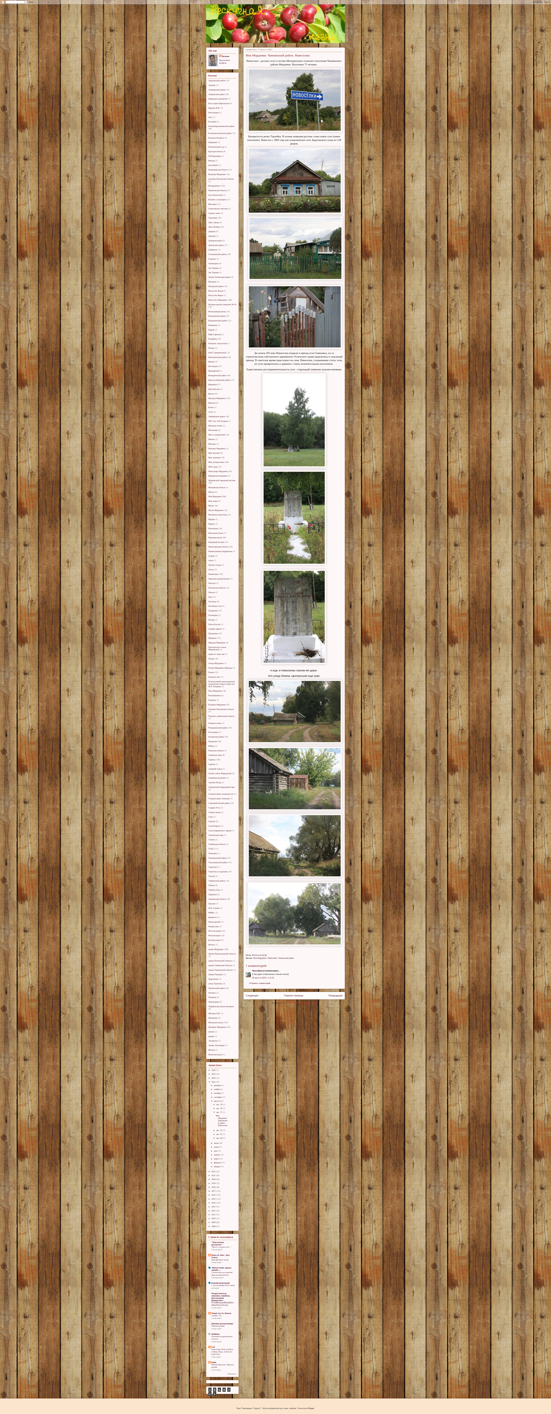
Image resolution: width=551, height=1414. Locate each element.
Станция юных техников (219, 798)
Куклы (211, 393)
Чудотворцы (213, 1001)
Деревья (211, 231)
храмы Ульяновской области (220, 970)
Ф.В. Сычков (213, 908)
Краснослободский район (219, 380)
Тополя (211, 876)
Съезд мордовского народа (219, 830)
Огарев (211, 555)
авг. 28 (219, 1108)
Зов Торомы (213, 272)
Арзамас (212, 85)
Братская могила (215, 151)
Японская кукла (215, 1054)
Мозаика (212, 443)
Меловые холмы (215, 425)
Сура (210, 816)
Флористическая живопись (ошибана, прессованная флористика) (220, 1297)
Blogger (311, 1408)
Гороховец (212, 217)
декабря (217, 1085)
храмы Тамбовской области (220, 965)
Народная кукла (215, 537)
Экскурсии (213, 1040)
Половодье (213, 615)
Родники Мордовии (217, 704)
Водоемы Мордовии (217, 174)
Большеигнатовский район (220, 133)
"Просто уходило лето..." (221, 1247)
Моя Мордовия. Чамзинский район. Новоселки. (222, 1120)
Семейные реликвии (217, 777)
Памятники (272, 958)
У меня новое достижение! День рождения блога (222, 1273)
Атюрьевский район (217, 89)
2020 (214, 1179)
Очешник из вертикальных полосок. (222, 1337)
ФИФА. (211, 912)
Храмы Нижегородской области (222, 953)
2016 (214, 1194)
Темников (212, 853)
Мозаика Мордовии (216, 448)
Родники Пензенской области (221, 709)
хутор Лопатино (215, 983)
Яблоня (211, 1049)
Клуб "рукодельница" (217, 352)
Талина (211, 839)
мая (216, 1150)
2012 (214, 1210)
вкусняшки (213, 165)
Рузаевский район (216, 736)
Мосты (211, 492)
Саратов (211, 764)
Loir (213, 1346)
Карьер (211, 329)
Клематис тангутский (217, 343)
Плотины (212, 601)
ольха (210, 560)
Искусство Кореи (215, 295)
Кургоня (211, 402)
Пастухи (212, 583)
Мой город (213, 466)
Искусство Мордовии (217, 299)
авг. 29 (219, 1104)
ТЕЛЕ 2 (211, 848)
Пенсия (211, 592)
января (217, 1166)
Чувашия (212, 997)
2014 (214, 1202)
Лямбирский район (216, 416)
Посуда (211, 619)
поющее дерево (215, 628)
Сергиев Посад (214, 782)
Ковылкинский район (217, 357)
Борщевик (212, 142)
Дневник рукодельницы (222, 1323)
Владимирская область (218, 169)
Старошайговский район (219, 803)
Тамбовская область (216, 844)
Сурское (211, 821)
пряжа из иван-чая (216, 654)
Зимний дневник (218, 1326)
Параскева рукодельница (219, 578)
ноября (217, 1089)
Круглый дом (214, 389)
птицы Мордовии (216, 663)
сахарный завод (215, 768)
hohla (213, 1362)
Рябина (211, 746)
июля (216, 1143)
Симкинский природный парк (221, 787)
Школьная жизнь (215, 1022)
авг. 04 (219, 1138)
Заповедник (213, 263)
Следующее (252, 995)
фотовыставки (214, 940)
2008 (214, 1226)
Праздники (213, 633)
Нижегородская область (218, 546)
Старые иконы (214, 812)
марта (216, 1158)
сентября (218, 1097)
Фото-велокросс (215, 930)
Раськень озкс (214, 676)
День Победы (214, 226)
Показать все (232, 1374)
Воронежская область (217, 190)
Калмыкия (212, 325)
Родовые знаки (214, 723)
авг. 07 (219, 1134)
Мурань (211, 519)
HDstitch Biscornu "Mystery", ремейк (223, 1365)
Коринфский (213, 370)
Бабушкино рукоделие (217, 98)
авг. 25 (219, 1130)
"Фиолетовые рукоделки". (217, 1243)
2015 (214, 1198)
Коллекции (213, 366)
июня (216, 1147)
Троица (211, 885)
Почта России (214, 624)
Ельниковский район (217, 254)
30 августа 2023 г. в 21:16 (263, 978)
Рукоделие (212, 741)
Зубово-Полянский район (219, 277)
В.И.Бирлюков (214, 156)
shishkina (215, 1333)
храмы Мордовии (215, 949)
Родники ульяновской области (221, 716)
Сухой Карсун (214, 826)
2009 (214, 1222)
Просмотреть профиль (224, 61)
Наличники (213, 528)
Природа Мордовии (216, 642)
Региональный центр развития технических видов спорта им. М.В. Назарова (221, 684)
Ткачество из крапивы (218, 871)
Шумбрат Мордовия (217, 1027)
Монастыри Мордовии (218, 471)
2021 (214, 1175)
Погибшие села (215, 606)
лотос (210, 411)
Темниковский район (217, 858)
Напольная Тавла (215, 533)
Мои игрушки (214, 457)
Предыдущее (335, 995)
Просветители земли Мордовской (217, 648)
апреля (217, 1154)
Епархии (212, 258)
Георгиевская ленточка (218, 208)
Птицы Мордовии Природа (220, 667)
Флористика (213, 926)
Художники (213, 979)
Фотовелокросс (214, 935)
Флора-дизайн (214, 921)
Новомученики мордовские (220, 551)
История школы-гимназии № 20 (222, 304)
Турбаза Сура (214, 889)
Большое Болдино (216, 137)
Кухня (211, 407)
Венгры (211, 160)
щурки (211, 1036)
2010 (214, 1218)
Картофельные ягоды (220, 1259)
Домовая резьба (215, 240)
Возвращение (214, 185)
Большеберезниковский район (221, 126)
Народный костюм (216, 542)
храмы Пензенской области (220, 960)
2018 (214, 1187)
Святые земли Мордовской (219, 773)
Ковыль (211, 361)
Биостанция (213, 112)
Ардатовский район (216, 80)
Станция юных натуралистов (220, 793)
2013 (214, 1206)
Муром (211, 523)
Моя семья (212, 501)
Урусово (212, 903)
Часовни (212, 992)
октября (217, 1093)
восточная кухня (215, 195)
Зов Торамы (213, 268)
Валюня (225, 56)
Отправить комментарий (259, 983)
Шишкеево (213, 1017)
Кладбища (212, 338)
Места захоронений (216, 434)
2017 (214, 1191)
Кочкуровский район (217, 375)
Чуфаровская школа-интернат (221, 1006)
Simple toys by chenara (221, 1313)
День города (213, 222)
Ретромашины (214, 695)
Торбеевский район (216, 880)
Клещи (211, 348)
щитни (211, 1031)
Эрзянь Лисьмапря (216, 1045)
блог (210, 117)
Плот (210, 597)
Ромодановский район (218, 727)
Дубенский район (216, 245)
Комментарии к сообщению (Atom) (302, 1003)
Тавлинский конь (215, 835)
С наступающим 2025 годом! (223, 1285)
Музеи (211, 505)
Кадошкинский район (217, 320)
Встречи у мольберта (217, 199)
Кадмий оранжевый (220, 1282)
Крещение (212, 384)
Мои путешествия (216, 462)
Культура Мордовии (216, 398)
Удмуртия (212, 894)
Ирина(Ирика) (258, 971)
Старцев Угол (214, 807)
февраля (217, 1162)
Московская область (216, 487)
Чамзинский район (286, 958)
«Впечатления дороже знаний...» (221, 1268)
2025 (214, 1074)
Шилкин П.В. (214, 1013)
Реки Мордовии (215, 690)
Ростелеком (213, 732)
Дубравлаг (212, 249)
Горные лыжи (214, 213)
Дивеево (212, 236)
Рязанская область (216, 750)
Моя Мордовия (259, 958)
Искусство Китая (215, 290)
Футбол (211, 944)
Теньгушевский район (218, 862)
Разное (211, 672)
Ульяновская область (217, 899)
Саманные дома (215, 755)
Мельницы (213, 430)
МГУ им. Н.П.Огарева (218, 421)
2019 (214, 1183)
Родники (212, 700)
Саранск (211, 759)
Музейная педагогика (217, 514)
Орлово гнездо (214, 565)
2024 (214, 1078)
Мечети (211, 439)
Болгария (212, 121)
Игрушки (212, 281)
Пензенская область (216, 587)
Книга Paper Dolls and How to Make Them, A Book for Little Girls (222, 1352)
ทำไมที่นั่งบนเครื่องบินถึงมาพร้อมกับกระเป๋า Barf (222, 1303)
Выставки (212, 204)
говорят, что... (217, 1315)
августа (217, 1101)
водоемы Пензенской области (221, 178)
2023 (214, 1081)
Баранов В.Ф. (214, 108)
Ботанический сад (216, 146)
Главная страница (293, 995)
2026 (214, 1070)
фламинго (212, 917)
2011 (214, 1214)
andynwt (292, 1408)
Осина (211, 569)
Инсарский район (216, 286)
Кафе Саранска (214, 334)
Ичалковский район (216, 316)
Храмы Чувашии (215, 974)
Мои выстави (214, 453)
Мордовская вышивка (217, 475)
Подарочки (213, 610)
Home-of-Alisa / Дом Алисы (220, 1256)
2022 (214, 1171)
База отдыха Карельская (218, 103)
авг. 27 (219, 1112)
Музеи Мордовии (216, 510)
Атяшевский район (216, 94)
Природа (212, 638)
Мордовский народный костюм (221, 480)
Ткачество (212, 867)
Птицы (211, 658)
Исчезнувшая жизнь (217, 311)
